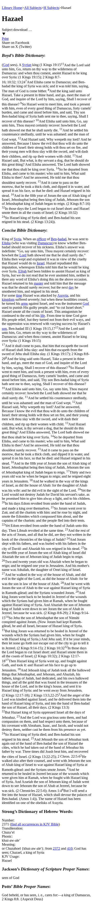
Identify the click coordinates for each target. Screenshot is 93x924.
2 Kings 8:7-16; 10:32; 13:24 (46, 149)
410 (69, 848)
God (6, 65)
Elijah (22, 271)
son (4, 328)
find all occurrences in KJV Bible (35, 824)
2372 (56, 848)
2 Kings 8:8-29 (46, 483)
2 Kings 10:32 (44, 652)
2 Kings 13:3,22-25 (46, 726)
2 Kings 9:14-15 (46, 630)
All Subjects (33, 8)
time (19, 295)
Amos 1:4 (46, 795)
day (71, 287)
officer (41, 239)
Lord (22, 255)
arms (24, 303)
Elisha (6, 243)
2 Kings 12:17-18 (46, 675)
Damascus (45, 243)
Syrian (26, 65)
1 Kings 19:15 (46, 71)
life (42, 315)
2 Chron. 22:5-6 (46, 774)
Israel (40, 263)
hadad (62, 239)
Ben (54, 239)
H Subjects (51, 8)
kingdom (8, 299)
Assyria (62, 295)
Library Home (12, 8)
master (38, 283)
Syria (17, 239)
